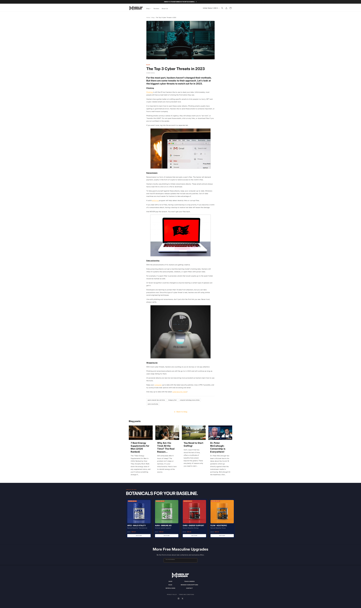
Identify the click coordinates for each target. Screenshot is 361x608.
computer (158, 385)
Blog (153, 17)
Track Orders (189, 581)
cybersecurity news (179, 392)
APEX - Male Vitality (136, 525)
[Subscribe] (195, 560)
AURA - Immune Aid (163, 525)
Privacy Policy (172, 594)
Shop (170, 581)
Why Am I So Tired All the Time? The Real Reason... (165, 447)
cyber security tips (153, 404)
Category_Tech (172, 400)
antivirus (155, 200)
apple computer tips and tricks (156, 400)
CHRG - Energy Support (193, 525)
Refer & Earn (170, 588)
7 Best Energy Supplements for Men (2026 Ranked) (140, 447)
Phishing (149, 92)
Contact (189, 588)
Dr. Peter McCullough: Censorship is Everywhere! (217, 447)
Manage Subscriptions (189, 585)
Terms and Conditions (186, 594)
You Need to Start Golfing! (193, 444)
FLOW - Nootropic (218, 525)
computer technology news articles (190, 400)
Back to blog (182, 412)
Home (148, 17)
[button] (148, 9)
